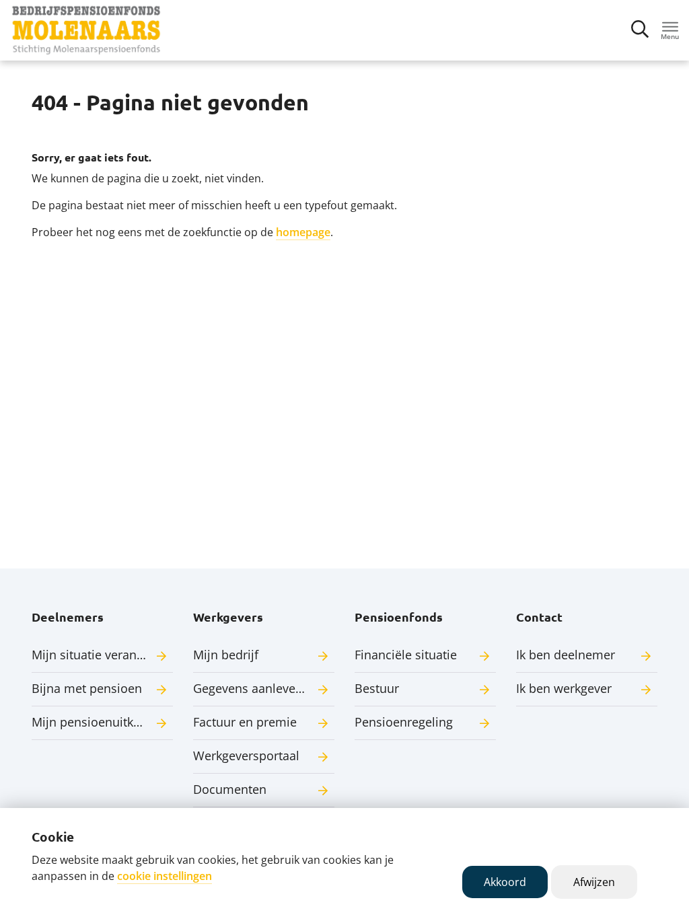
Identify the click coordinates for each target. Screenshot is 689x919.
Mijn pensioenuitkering (97, 722)
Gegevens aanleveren (253, 688)
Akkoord (505, 882)
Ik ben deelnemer (565, 655)
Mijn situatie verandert (95, 655)
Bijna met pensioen (87, 688)
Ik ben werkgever (564, 688)
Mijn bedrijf (225, 655)
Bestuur (377, 688)
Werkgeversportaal (246, 755)
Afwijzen (594, 882)
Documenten (229, 789)
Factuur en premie (245, 722)
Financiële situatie (406, 655)
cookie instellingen (164, 876)
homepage (303, 232)
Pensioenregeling (404, 722)
